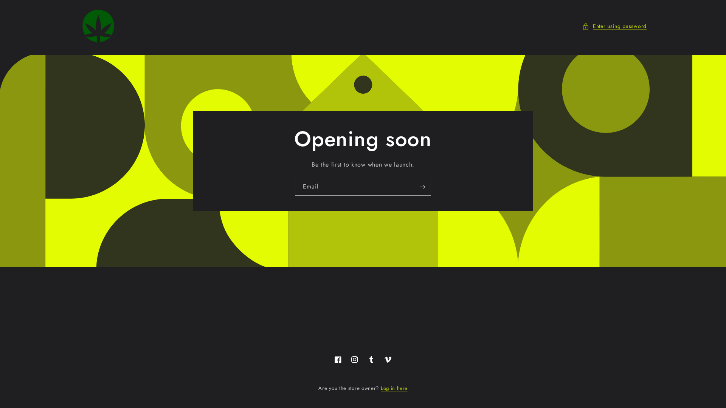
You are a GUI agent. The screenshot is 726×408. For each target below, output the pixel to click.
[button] (614, 26)
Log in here (394, 388)
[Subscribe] (422, 187)
